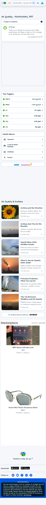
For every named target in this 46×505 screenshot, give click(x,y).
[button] (43, 484)
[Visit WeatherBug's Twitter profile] (13, 475)
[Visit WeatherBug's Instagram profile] (26, 475)
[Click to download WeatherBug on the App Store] (15, 468)
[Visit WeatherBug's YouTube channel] (17, 475)
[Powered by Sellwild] (42, 323)
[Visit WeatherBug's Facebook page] (22, 475)
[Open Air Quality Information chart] (41, 21)
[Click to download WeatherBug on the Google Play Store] (25, 468)
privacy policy (31, 491)
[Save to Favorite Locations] (9, 3)
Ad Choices (27, 495)
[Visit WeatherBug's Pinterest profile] (31, 475)
